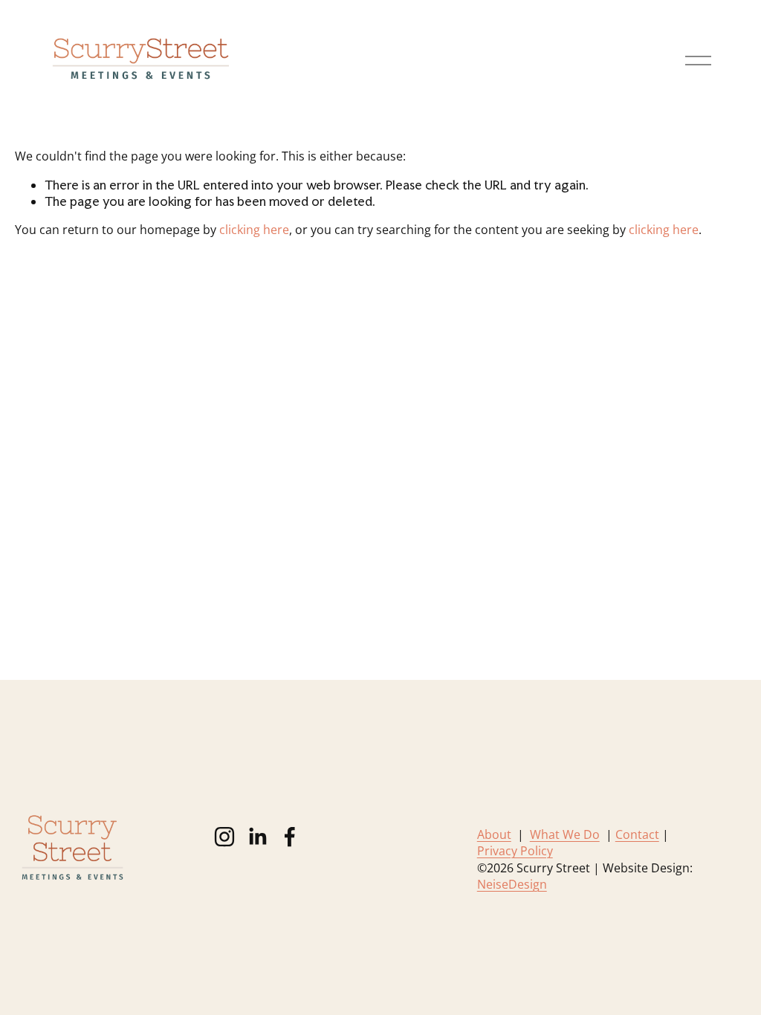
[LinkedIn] (257, 836)
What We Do (565, 834)
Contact (637, 834)
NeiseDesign (512, 884)
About (494, 834)
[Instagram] (224, 836)
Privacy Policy (515, 851)
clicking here (254, 229)
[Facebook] (289, 836)
